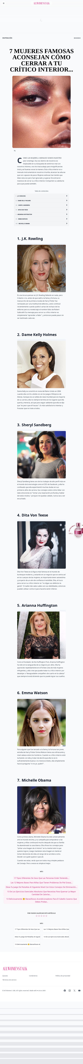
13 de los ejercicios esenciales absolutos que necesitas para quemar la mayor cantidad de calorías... (41, 893)
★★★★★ (77, 38)
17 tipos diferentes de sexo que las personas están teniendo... (41, 878)
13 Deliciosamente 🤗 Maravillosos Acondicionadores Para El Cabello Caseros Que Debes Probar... (41, 900)
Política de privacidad (63, 976)
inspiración (7, 38)
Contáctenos (33, 976)
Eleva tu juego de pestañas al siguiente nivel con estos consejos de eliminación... (41, 887)
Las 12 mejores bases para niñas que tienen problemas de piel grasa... (41, 882)
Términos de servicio (9, 980)
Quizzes (5, 976)
